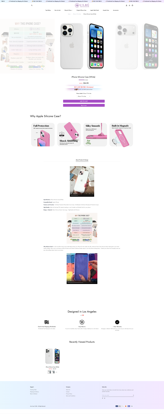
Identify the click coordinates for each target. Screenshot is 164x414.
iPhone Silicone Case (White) (52, 367)
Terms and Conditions (70, 396)
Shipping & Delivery (34, 392)
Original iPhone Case (81, 10)
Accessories (116, 10)
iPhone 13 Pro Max (77, 14)
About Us (68, 389)
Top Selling (48, 10)
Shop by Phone (68, 10)
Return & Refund (33, 394)
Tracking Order (33, 389)
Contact (67, 392)
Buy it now (84, 105)
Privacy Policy (69, 394)
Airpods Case (106, 10)
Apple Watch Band (94, 10)
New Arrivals (57, 10)
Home (69, 14)
